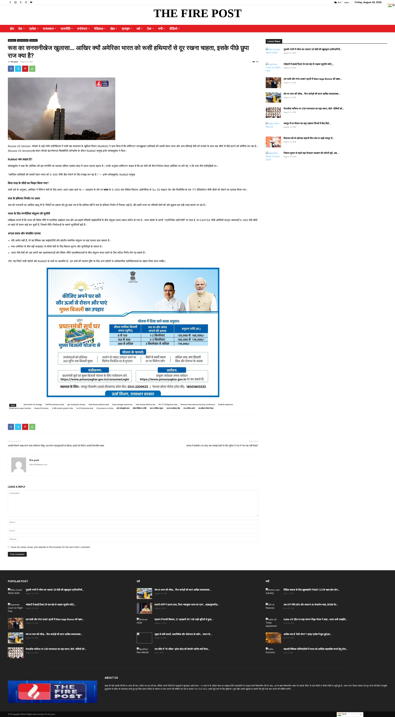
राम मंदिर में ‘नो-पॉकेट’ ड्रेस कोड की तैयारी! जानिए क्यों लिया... (182, 649)
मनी (160, 28)
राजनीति (65, 28)
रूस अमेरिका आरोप (189, 408)
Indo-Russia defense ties (145, 404)
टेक (149, 28)
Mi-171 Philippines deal (168, 404)
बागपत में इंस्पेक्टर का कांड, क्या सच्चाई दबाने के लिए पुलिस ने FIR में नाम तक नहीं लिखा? (222, 445)
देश (20, 28)
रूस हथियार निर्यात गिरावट (206, 408)
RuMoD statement (225, 404)
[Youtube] (31, 2)
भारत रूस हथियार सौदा (173, 408)
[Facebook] (10, 2)
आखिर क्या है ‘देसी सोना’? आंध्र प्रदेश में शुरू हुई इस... (308, 634)
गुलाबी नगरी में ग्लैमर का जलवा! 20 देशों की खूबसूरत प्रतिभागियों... (313, 49)
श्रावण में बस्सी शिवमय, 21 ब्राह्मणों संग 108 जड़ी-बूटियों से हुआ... (184, 619)
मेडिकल (98, 28)
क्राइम (126, 28)
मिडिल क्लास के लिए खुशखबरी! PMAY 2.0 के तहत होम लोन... (312, 589)
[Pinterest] (25, 69)
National (33, 40)
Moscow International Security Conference (198, 404)
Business (12, 40)
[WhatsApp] (32, 69)
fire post (14, 61)
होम (12, 28)
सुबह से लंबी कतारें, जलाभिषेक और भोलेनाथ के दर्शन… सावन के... (183, 634)
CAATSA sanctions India (54, 404)
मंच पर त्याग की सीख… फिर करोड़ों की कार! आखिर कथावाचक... (312, 93)
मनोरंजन (82, 28)
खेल (112, 28)
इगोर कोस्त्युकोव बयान (123, 408)
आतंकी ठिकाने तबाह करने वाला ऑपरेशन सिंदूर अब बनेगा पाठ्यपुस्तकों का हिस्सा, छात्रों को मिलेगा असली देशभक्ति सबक (56, 445)
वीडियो (173, 28)
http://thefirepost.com (38, 464)
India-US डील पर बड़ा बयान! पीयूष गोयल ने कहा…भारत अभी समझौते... (315, 619)
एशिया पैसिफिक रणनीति (139, 408)
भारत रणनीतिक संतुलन (156, 408)
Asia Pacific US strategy (33, 404)
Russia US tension (41, 408)
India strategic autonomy (122, 404)
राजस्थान (48, 28)
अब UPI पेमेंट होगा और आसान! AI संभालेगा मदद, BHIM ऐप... (311, 604)
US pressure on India (104, 408)
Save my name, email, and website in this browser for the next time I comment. (51, 547)
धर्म (138, 28)
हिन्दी (343, 714)
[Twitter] (20, 2)
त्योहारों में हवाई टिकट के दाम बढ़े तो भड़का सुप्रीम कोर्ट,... (309, 64)
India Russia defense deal (99, 404)
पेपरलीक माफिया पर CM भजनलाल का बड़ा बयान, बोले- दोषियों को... (314, 108)
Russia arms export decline (20, 408)
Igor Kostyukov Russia (76, 404)
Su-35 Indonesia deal (84, 408)
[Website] (26, 2)
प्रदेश (32, 28)
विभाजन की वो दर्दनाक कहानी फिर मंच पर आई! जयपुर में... (309, 138)
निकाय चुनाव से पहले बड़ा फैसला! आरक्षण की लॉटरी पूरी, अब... (311, 153)
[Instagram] (15, 2)
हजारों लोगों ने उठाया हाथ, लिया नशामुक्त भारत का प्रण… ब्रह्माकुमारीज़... (187, 604)
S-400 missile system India (62, 408)
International (23, 40)
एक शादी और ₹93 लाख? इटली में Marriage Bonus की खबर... (313, 78)
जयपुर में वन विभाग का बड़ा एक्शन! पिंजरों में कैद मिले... (307, 123)
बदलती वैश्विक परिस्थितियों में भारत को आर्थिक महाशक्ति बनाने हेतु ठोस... (316, 649)
